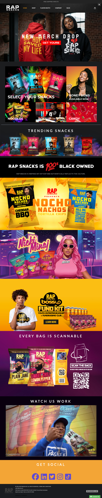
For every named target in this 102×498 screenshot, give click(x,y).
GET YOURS (51, 42)
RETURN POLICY (19, 488)
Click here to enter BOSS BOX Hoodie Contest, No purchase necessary (31, 490)
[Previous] (6, 145)
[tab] (49, 454)
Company (58, 8)
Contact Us (95, 496)
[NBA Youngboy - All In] (51, 146)
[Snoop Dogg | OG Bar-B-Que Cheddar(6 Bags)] (69, 145)
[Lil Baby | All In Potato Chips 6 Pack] (15, 146)
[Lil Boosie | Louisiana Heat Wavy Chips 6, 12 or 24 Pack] (87, 146)
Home (25, 8)
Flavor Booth (45, 8)
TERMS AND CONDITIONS (45, 486)
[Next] (96, 145)
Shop (33, 8)
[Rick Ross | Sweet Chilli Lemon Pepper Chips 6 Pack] (33, 146)
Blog (68, 8)
